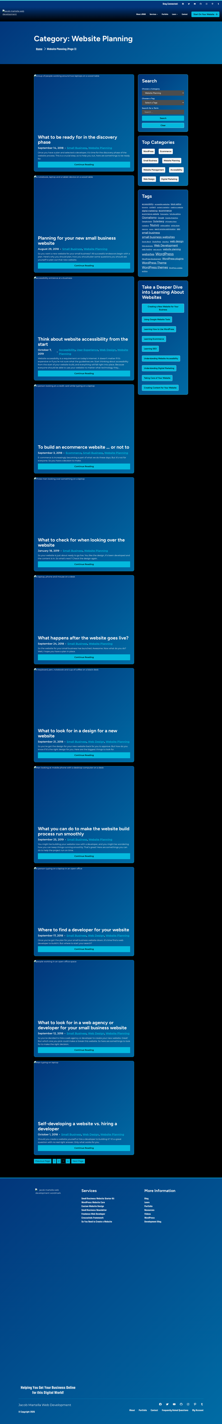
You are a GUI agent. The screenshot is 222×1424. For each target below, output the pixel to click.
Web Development (166, 245)
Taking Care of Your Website (157, 378)
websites (148, 254)
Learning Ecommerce (154, 339)
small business (151, 232)
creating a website (177, 207)
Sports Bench (146, 242)
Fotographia (164, 214)
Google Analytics (171, 218)
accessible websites (162, 204)
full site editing (175, 214)
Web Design (108, 349)
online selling (165, 226)
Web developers (147, 246)
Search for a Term (150, 108)
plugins (151, 229)
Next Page (78, 1161)
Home (39, 49)
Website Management (153, 170)
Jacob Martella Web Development (44, 1405)
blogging (145, 207)
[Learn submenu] (177, 14)
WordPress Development (151, 259)
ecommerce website (150, 214)
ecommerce (165, 210)
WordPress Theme (154, 263)
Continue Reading (85, 165)
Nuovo (154, 225)
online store (175, 226)
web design (176, 241)
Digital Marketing (169, 179)
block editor (176, 204)
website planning (172, 249)
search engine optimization (165, 229)
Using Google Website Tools (157, 319)
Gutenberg (158, 221)
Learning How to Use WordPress (159, 329)
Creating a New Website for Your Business (163, 308)
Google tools (147, 221)
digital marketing (150, 210)
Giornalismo (149, 217)
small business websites (158, 237)
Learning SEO (150, 348)
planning (145, 229)
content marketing (163, 207)
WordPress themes (155, 267)
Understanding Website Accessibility (161, 358)
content (152, 207)
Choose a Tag (148, 98)
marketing (145, 226)
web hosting (147, 249)
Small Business (77, 147)
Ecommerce (74, 452)
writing (144, 271)
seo (178, 229)
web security (157, 249)
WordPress (148, 151)
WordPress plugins (172, 258)
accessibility (148, 204)
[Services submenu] (157, 14)
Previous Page (42, 1161)
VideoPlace (165, 242)
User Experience (87, 349)
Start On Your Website (203, 14)
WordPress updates (175, 268)
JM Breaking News (171, 221)
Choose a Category (151, 89)
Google (161, 218)
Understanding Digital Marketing (159, 368)
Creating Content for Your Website (160, 387)
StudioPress (156, 242)
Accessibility (67, 349)
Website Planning (100, 147)
